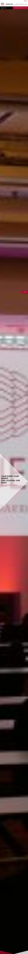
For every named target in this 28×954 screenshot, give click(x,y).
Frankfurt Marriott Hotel (21, 7)
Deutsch (25, 0)
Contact (25, 292)
